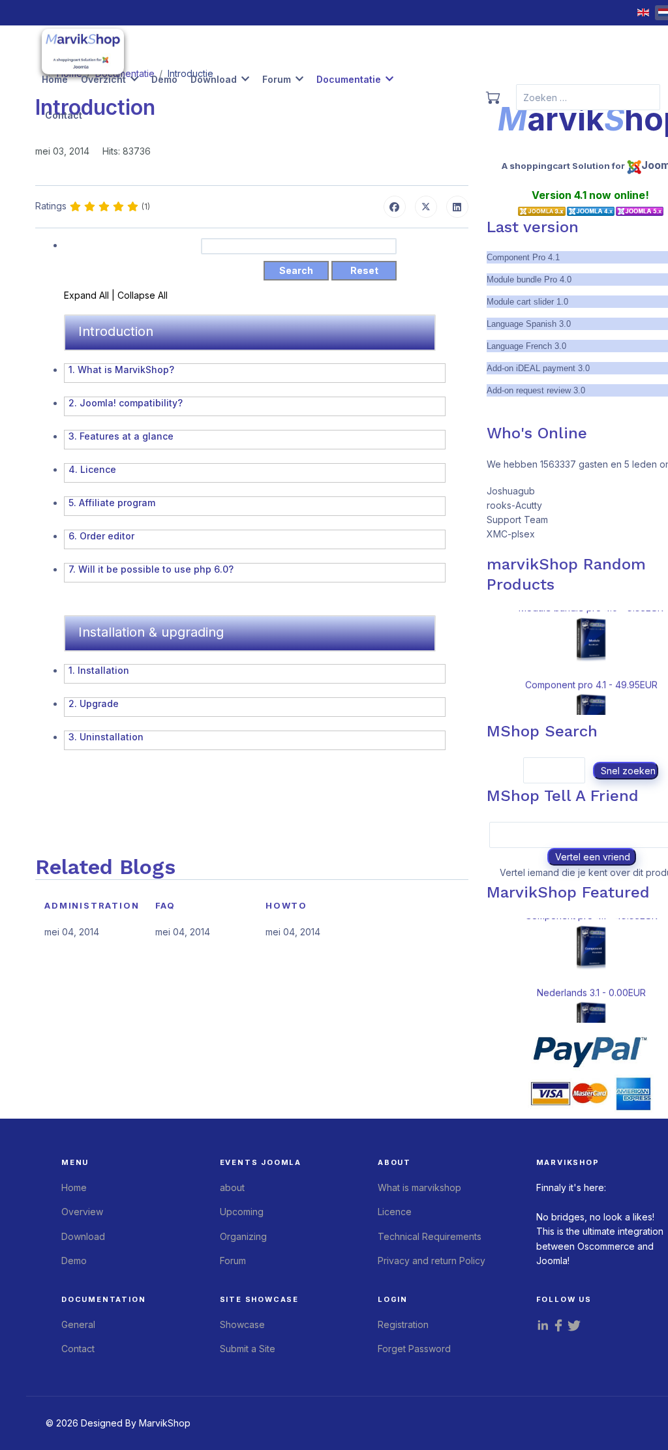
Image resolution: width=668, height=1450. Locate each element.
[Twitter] (426, 207)
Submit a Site (247, 1348)
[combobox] (588, 97)
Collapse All (142, 295)
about (232, 1187)
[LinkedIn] (457, 207)
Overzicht (103, 79)
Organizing (243, 1236)
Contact (63, 115)
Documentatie (348, 79)
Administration (91, 905)
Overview (82, 1211)
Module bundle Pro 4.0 (529, 279)
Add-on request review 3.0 (536, 390)
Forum (276, 79)
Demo (164, 79)
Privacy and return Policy (431, 1260)
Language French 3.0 (526, 346)
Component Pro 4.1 (523, 257)
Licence (395, 1211)
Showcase (242, 1324)
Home (55, 79)
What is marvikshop (419, 1187)
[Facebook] (395, 207)
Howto (286, 905)
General (78, 1324)
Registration (403, 1324)
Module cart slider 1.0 (527, 302)
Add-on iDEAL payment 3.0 (538, 368)
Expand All (88, 295)
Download (213, 79)
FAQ (165, 905)
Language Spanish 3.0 (529, 324)
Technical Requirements (429, 1236)
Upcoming (242, 1211)
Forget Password (414, 1348)
